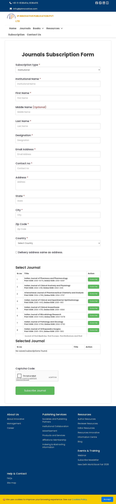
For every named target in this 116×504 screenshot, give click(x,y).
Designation (24, 135)
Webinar (82, 455)
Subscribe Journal (35, 390)
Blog (80, 441)
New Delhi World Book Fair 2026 (93, 464)
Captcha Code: (25, 368)
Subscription (16, 34)
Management (14, 423)
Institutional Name (28, 79)
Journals (25, 28)
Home (12, 28)
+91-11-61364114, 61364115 (25, 2)
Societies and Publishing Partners (54, 420)
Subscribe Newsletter (88, 460)
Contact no (24, 163)
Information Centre (87, 437)
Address (22, 177)
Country (22, 238)
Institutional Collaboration (55, 426)
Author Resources (87, 419)
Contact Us (34, 34)
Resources (53, 28)
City (19, 210)
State (20, 196)
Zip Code (22, 224)
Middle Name (31, 107)
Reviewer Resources (88, 423)
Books (37, 28)
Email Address (26, 149)
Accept (107, 499)
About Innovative (15, 419)
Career (10, 428)
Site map (11, 482)
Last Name (23, 121)
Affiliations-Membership (54, 439)
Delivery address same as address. (40, 252)
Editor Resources (86, 428)
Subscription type (28, 65)
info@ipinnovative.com (24, 8)
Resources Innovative (88, 432)
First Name (23, 93)
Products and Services (53, 435)
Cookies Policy (79, 499)
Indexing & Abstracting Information (53, 446)
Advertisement (49, 430)
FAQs (9, 478)
